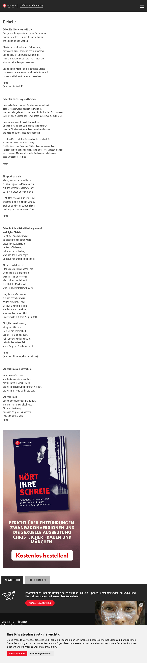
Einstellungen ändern (40, 653)
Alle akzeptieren (17, 653)
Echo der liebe (37, 580)
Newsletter (12, 580)
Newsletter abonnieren (40, 603)
